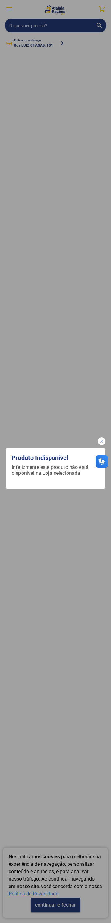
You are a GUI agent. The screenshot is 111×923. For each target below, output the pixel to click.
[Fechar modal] (101, 441)
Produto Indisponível (40, 458)
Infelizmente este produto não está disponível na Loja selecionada (51, 470)
